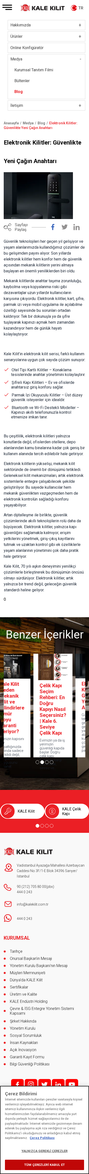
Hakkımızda (20, 25)
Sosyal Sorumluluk (26, 1035)
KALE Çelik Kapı (71, 811)
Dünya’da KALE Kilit (26, 980)
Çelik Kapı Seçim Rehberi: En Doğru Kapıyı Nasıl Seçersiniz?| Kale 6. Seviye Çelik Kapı (24, 709)
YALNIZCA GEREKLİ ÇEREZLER (44, 1151)
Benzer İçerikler (45, 634)
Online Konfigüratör (27, 47)
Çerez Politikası (42, 1138)
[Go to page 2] (42, 762)
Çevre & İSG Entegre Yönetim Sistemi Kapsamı (42, 1011)
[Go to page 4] (51, 762)
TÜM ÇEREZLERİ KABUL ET (44, 1165)
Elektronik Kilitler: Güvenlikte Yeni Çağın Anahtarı (65, 695)
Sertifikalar (19, 987)
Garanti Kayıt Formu (27, 1057)
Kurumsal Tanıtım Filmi (33, 70)
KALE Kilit (26, 811)
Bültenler (22, 80)
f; (17, 1084)
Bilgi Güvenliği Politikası (29, 1064)
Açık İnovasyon (23, 1049)
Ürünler (16, 36)
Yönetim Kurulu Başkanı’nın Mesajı (38, 965)
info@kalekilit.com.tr (32, 904)
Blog (18, 91)
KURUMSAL (17, 937)
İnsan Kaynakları (24, 1042)
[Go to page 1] (37, 762)
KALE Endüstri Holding (28, 1001)
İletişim (16, 105)
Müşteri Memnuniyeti (27, 972)
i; (31, 1084)
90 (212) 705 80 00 (31, 887)
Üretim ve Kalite (23, 994)
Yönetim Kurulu (22, 1028)
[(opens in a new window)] (56, 228)
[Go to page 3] (47, 762)
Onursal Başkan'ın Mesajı (31, 958)
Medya (16, 59)
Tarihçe (16, 951)
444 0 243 (24, 892)
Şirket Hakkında (23, 1021)
